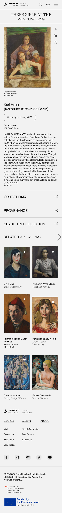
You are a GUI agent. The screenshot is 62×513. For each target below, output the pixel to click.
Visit (6, 429)
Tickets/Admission (30, 429)
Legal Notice (10, 445)
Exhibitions (27, 439)
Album (26, 420)
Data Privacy (28, 434)
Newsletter (9, 439)
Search (9, 420)
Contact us (9, 434)
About (45, 420)
